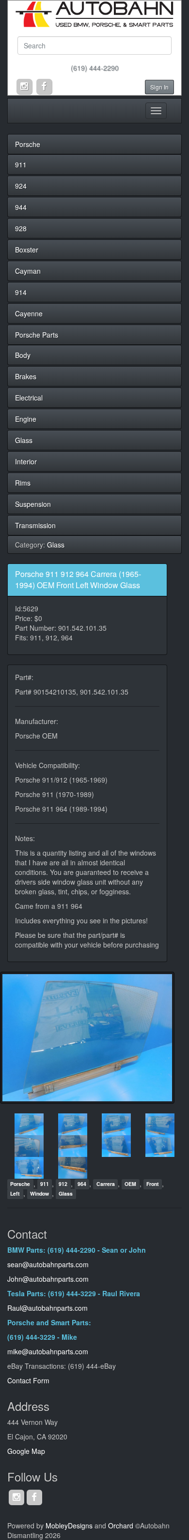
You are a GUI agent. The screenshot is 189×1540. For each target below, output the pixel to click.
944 (21, 207)
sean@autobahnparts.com (49, 1264)
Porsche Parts (36, 335)
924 (21, 186)
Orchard (120, 1525)
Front (152, 1184)
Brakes (25, 376)
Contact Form (28, 1380)
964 (82, 1184)
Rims (23, 483)
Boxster (26, 249)
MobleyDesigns (69, 1525)
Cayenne (29, 313)
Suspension (33, 504)
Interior (26, 461)
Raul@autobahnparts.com (47, 1308)
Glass (23, 440)
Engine (25, 419)
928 (21, 228)
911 (21, 164)
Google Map (26, 1451)
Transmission (35, 525)
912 (63, 1184)
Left (15, 1194)
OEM (130, 1184)
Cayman (28, 271)
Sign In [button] (159, 87)
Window (39, 1194)
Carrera (105, 1184)
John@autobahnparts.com (48, 1279)
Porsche (27, 144)
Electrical (29, 397)
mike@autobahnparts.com (47, 1351)
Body (23, 355)
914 (21, 292)
